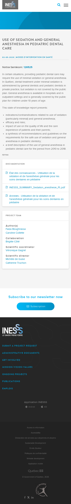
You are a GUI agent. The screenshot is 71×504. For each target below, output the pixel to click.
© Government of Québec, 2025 (35, 477)
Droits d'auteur (35, 448)
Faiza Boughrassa (16, 229)
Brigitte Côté (12, 241)
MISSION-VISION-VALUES (17, 367)
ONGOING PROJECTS (14, 374)
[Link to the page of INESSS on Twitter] (28, 497)
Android (31, 407)
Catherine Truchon (16, 262)
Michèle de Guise (15, 259)
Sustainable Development (35, 443)
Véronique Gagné (16, 250)
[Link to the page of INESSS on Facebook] (25, 497)
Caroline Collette (15, 232)
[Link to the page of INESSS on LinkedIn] (32, 497)
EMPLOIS (7, 388)
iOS (45, 407)
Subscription (38, 306)
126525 (28, 67)
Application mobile (35, 464)
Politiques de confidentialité (36, 453)
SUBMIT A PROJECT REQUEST (19, 345)
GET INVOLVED (11, 360)
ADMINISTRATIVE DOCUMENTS (20, 353)
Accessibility (35, 433)
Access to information (35, 428)
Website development (35, 458)
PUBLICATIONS (11, 381)
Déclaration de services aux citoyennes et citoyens (35, 438)
